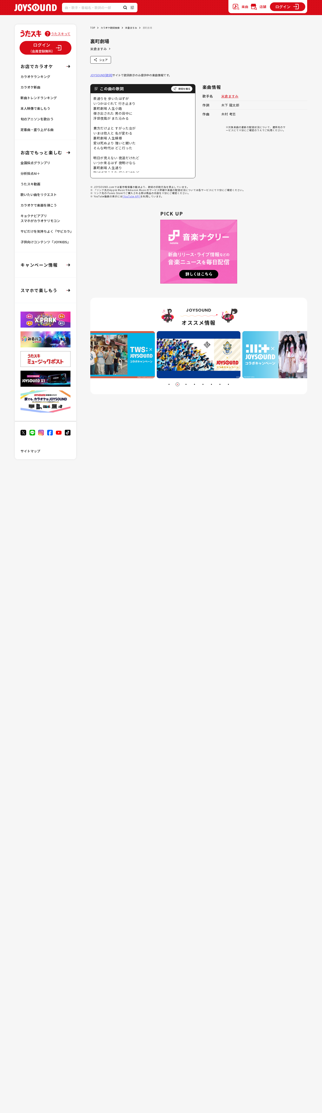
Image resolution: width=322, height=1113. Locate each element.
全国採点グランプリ (35, 162)
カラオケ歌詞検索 (110, 27)
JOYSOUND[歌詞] (101, 75)
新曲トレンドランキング (39, 97)
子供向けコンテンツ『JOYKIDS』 (45, 242)
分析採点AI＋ (30, 173)
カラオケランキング (35, 76)
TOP (92, 27)
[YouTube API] (131, 196)
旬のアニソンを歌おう (37, 119)
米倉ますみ (131, 27)
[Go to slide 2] (177, 384)
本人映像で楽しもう (35, 108)
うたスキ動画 (30, 184)
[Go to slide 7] (219, 384)
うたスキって (60, 33)
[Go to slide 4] (194, 384)
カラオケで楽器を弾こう (39, 205)
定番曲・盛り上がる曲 (37, 129)
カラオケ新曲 (30, 87)
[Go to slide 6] (211, 384)
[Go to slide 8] (228, 384)
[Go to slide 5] (202, 384)
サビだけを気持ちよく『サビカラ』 (47, 231)
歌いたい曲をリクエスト (39, 194)
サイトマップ (30, 451)
